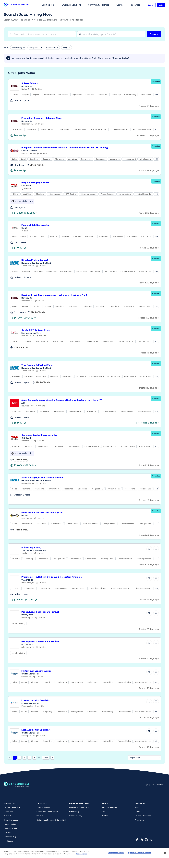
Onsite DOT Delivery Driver (36, 330)
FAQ (104, 812)
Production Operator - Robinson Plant (41, 118)
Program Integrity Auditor (35, 183)
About (119, 5)
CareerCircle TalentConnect (47, 812)
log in (29, 58)
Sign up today (120, 58)
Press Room (139, 820)
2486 (45, 757)
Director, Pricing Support (34, 260)
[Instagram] (141, 840)
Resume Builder (11, 828)
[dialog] (84, 853)
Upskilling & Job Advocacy (79, 807)
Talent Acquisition (43, 807)
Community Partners (98, 5)
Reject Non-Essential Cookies (139, 853)
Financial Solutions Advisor (35, 225)
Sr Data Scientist (30, 83)
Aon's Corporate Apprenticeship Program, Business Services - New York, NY (61, 400)
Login (146, 785)
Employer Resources (143, 816)
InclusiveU (40, 816)
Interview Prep (10, 837)
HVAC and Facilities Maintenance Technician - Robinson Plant (54, 295)
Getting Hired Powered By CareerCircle (51, 820)
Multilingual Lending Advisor (36, 671)
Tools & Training (10, 824)
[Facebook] (136, 840)
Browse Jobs (8, 816)
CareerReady (74, 812)
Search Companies (11, 820)
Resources (135, 5)
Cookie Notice (81, 854)
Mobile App (9, 841)
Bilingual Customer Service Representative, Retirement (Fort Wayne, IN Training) (64, 147)
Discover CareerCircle (12, 807)
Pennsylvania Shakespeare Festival (40, 612)
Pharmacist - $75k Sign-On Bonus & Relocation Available (51, 577)
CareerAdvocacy (75, 816)
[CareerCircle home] (16, 5)
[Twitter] (151, 840)
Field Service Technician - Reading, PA (42, 512)
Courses (8, 833)
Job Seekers (48, 5)
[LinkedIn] (146, 840)
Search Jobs (8, 812)
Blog (137, 807)
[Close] (165, 853)
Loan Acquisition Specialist (35, 700)
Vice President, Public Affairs (36, 365)
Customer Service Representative (39, 435)
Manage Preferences (116, 853)
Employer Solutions (71, 5)
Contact (160, 785)
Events (137, 812)
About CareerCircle (109, 807)
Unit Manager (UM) (31, 547)
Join (152, 785)
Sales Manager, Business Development (42, 477)
